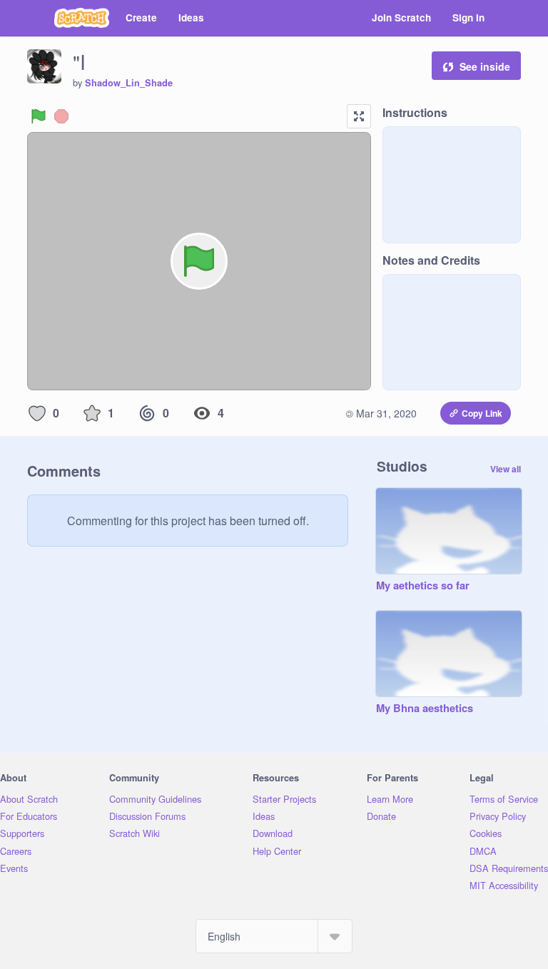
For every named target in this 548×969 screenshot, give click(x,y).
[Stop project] (61, 116)
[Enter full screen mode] (359, 116)
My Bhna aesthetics (424, 708)
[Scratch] (82, 18)
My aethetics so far (423, 585)
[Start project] (38, 116)
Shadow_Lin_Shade (129, 82)
